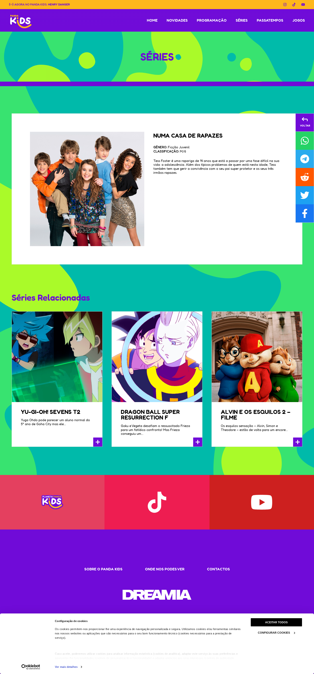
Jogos (298, 20)
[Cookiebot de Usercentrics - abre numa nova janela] (31, 667)
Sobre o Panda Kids (103, 569)
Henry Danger (59, 4)
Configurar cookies (274, 632)
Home (152, 20)
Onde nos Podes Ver (164, 569)
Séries (242, 20)
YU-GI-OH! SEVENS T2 (50, 411)
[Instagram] (285, 4)
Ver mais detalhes (66, 666)
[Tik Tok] (294, 4)
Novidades (177, 20)
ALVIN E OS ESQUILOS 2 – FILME (255, 414)
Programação (212, 20)
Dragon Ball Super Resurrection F (150, 414)
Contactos (218, 569)
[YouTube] (303, 4)
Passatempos (270, 20)
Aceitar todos (276, 622)
